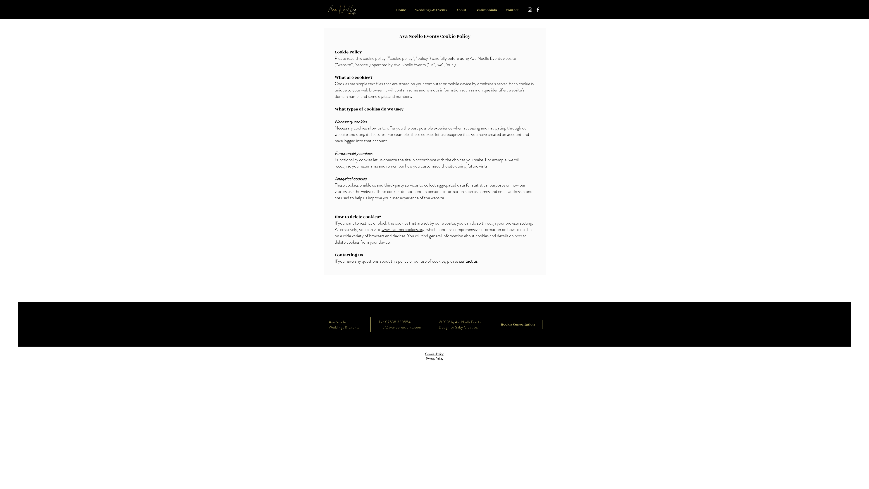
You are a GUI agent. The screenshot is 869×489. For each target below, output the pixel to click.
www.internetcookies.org (403, 229)
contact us (468, 261)
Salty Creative (466, 327)
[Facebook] (538, 9)
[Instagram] (530, 9)
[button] (431, 10)
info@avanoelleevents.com (400, 327)
